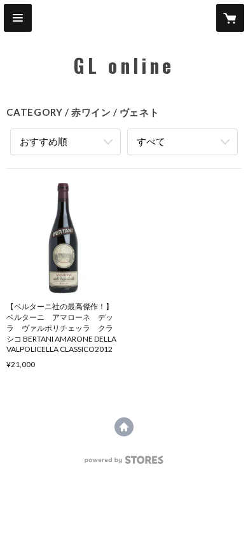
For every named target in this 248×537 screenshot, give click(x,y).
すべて (151, 141)
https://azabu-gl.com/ (124, 426)
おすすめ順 (43, 141)
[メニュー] (18, 18)
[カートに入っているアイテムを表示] (230, 18)
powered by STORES (124, 463)
